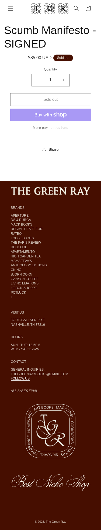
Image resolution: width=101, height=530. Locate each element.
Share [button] (53, 149)
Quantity (50, 69)
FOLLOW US (20, 378)
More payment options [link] (50, 128)
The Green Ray (56, 521)
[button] (11, 8)
